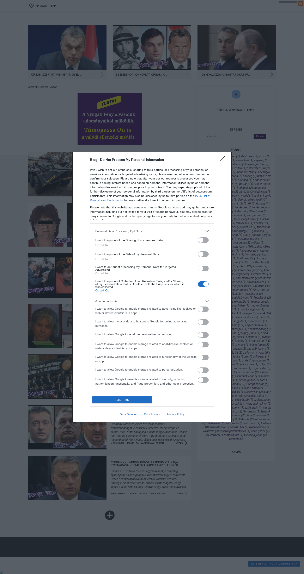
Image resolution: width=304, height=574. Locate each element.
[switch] (203, 240)
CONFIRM (122, 400)
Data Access (152, 414)
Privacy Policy (175, 414)
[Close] (223, 160)
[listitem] (152, 231)
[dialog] (152, 287)
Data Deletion (129, 414)
